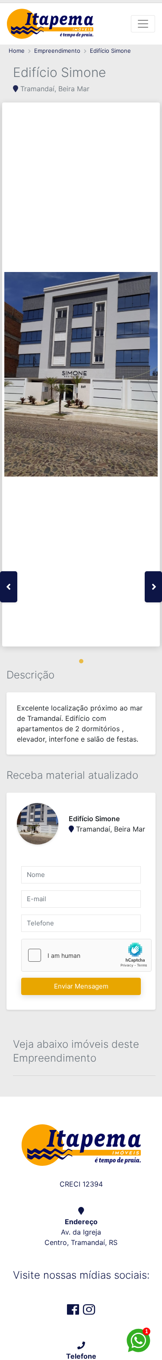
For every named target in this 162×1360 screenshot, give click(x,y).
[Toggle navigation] (143, 23)
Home (17, 50)
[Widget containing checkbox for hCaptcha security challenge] (86, 955)
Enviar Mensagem (81, 986)
